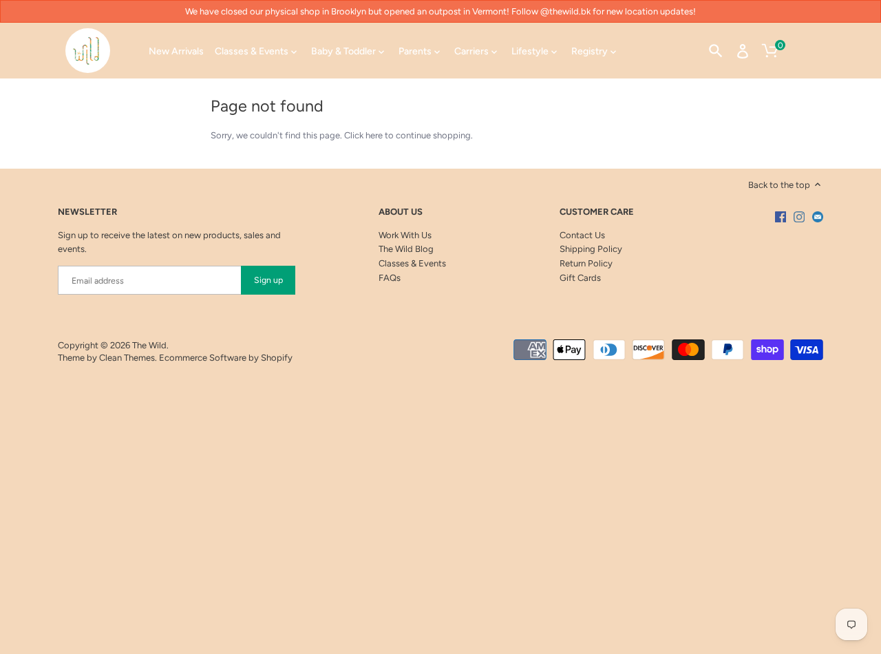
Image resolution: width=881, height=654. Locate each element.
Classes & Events (412, 263)
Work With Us (405, 235)
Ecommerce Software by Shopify (226, 357)
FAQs (390, 278)
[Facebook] (780, 217)
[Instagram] (799, 217)
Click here (363, 135)
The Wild (149, 345)
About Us (401, 212)
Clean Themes (127, 357)
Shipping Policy (591, 249)
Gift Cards (580, 278)
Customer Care (597, 212)
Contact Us (582, 235)
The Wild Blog (406, 249)
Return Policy (586, 263)
